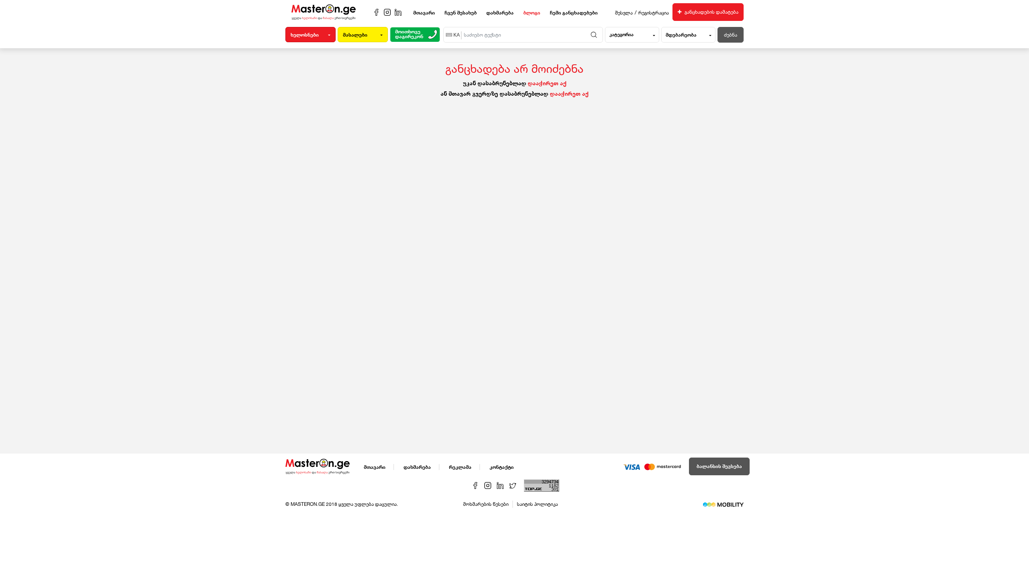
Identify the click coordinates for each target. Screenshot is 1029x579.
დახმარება (500, 13)
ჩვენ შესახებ (461, 13)
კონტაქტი (502, 467)
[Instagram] (488, 484)
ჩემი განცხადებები (574, 13)
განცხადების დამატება (710, 12)
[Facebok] (476, 484)
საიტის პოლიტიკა (537, 504)
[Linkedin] (501, 484)
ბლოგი (531, 13)
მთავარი (424, 13)
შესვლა (624, 13)
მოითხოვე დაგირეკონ (409, 34)
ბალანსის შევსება (719, 466)
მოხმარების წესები (485, 504)
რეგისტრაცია (653, 13)
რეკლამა (460, 467)
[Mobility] (723, 504)
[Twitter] (513, 484)
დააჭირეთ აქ (547, 83)
